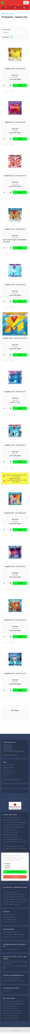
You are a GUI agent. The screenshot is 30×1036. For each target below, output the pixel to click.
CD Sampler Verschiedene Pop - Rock (12, 839)
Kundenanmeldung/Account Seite (12, 779)
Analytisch (7, 865)
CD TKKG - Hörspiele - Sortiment (11, 978)
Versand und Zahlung (8, 767)
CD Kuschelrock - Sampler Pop (10, 837)
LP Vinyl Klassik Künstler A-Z (10, 922)
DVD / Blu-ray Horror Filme (9, 1008)
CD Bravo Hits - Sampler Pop (10, 832)
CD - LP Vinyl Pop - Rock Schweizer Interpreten (15, 822)
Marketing (7, 867)
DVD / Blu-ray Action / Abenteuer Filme (13, 1001)
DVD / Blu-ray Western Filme (10, 1018)
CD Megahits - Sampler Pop (10, 834)
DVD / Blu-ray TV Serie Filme (10, 1015)
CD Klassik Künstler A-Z (9, 914)
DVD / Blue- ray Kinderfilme (10, 1006)
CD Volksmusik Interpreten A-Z (11, 892)
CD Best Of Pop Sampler (9, 829)
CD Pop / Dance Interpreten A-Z (11, 817)
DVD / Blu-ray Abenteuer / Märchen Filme (13, 1003)
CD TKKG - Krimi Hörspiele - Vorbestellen (13, 980)
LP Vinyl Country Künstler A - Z (10, 937)
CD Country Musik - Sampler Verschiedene (13, 934)
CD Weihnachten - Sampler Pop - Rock (12, 846)
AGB (4, 777)
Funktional (7, 863)
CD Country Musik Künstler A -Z (11, 932)
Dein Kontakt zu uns (8, 772)
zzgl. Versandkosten (15, 797)
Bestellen (20, 85)
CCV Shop (17, 1030)
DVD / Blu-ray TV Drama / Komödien (12, 1013)
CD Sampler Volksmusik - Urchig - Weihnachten (15, 902)
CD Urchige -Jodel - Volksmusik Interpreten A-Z (15, 894)
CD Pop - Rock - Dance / (7, 13)
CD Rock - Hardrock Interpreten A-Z (12, 820)
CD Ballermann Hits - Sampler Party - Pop (13, 827)
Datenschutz (6, 770)
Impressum (6, 774)
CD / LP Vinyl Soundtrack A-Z (10, 949)
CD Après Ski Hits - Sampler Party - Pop (13, 824)
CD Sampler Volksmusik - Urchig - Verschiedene (15, 899)
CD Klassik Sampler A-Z (9, 917)
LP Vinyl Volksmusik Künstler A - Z (11, 904)
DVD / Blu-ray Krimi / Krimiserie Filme (12, 1011)
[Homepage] (26, 2)
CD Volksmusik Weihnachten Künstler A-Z (13, 897)
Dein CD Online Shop (8, 765)
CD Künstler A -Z (7, 991)
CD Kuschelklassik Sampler (10, 919)
